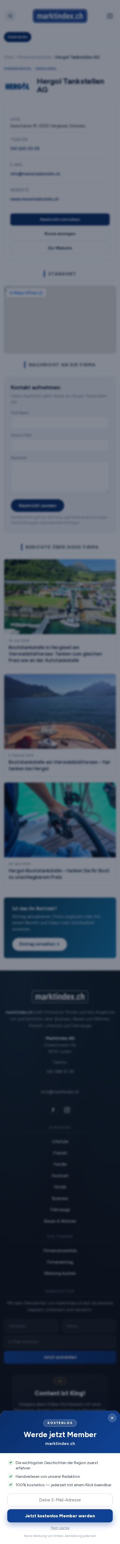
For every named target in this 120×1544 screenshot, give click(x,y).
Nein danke (60, 1528)
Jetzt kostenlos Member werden (60, 1515)
